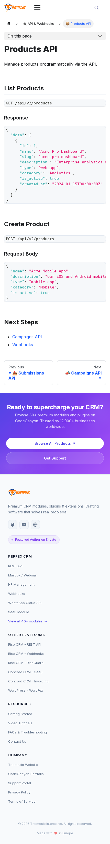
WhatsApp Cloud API (24, 603)
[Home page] (9, 23)
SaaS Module (18, 612)
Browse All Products (53, 443)
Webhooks (22, 344)
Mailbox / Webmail (22, 575)
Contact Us (17, 741)
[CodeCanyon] (12, 524)
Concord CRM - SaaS (25, 672)
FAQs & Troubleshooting (27, 732)
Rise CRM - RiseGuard (25, 663)
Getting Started (20, 714)
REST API (15, 566)
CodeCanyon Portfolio (26, 774)
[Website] (35, 524)
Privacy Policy (19, 792)
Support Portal (19, 783)
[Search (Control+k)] (99, 7)
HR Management (21, 584)
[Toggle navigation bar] (37, 7)
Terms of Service (22, 801)
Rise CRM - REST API (24, 644)
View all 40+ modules (27, 621)
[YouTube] (24, 524)
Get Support (55, 458)
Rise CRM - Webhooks (26, 654)
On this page (19, 36)
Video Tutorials (20, 723)
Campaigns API (27, 336)
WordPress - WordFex (25, 690)
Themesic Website (23, 765)
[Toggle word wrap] (90, 132)
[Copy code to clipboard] (99, 106)
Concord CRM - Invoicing (28, 681)
